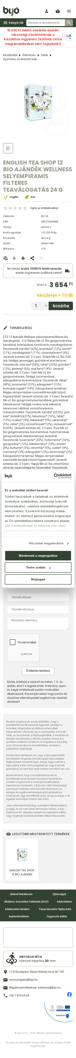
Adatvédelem (64, 901)
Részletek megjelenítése (46, 543)
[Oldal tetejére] (6, 1051)
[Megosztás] (32, 258)
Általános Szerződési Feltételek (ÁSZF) (26, 901)
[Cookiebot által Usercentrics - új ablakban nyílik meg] (54, 476)
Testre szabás (35, 567)
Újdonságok (59, 894)
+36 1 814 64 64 (19, 995)
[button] (58, 11)
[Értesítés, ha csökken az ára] (23, 258)
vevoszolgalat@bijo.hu (23, 979)
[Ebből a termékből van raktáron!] (14, 258)
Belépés (47, 11)
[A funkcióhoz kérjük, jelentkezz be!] (41, 258)
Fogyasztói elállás (57, 916)
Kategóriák (16, 22)
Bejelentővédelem (19, 916)
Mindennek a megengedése (38, 555)
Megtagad (38, 579)
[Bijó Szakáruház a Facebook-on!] (69, 994)
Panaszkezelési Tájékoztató (55, 909)
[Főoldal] (12, 11)
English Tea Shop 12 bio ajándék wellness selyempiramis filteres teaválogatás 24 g (22, 872)
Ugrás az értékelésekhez (44, 208)
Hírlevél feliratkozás (21, 894)
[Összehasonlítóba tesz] (5, 258)
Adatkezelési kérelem (17, 909)
